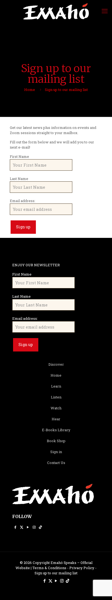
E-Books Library (56, 429)
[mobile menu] (104, 11)
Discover (56, 364)
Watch (56, 408)
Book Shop (56, 440)
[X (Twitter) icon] (21, 527)
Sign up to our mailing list (56, 573)
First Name (19, 156)
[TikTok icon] (40, 527)
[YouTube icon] (28, 527)
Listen (56, 397)
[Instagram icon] (34, 527)
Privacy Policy (81, 567)
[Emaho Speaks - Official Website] (56, 11)
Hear (56, 418)
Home (29, 89)
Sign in (56, 451)
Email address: (22, 200)
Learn (56, 386)
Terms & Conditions (49, 567)
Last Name (19, 178)
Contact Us (56, 462)
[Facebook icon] (15, 527)
